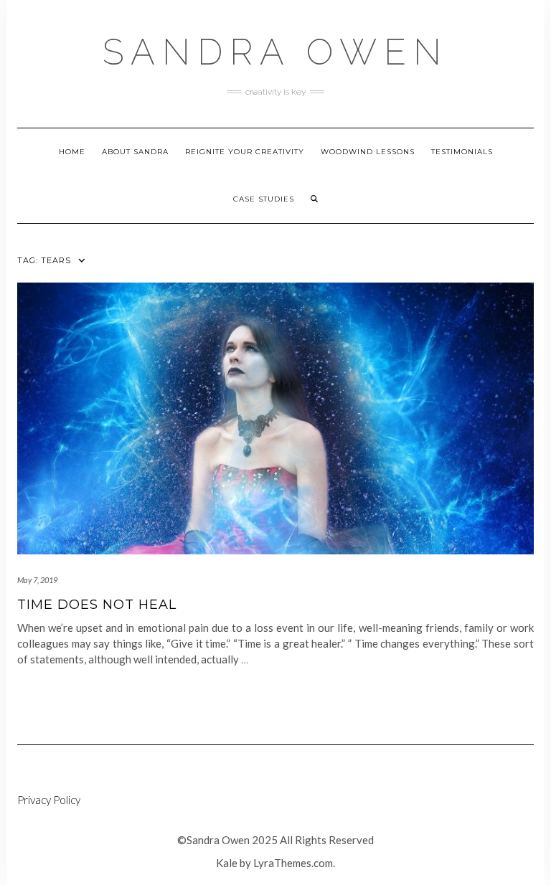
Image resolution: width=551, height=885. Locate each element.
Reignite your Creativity (244, 151)
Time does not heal (96, 604)
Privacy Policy (48, 799)
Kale (226, 862)
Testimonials (462, 151)
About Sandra (135, 151)
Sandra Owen (275, 52)
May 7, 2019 (37, 580)
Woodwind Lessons (368, 151)
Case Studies (263, 199)
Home (72, 151)
